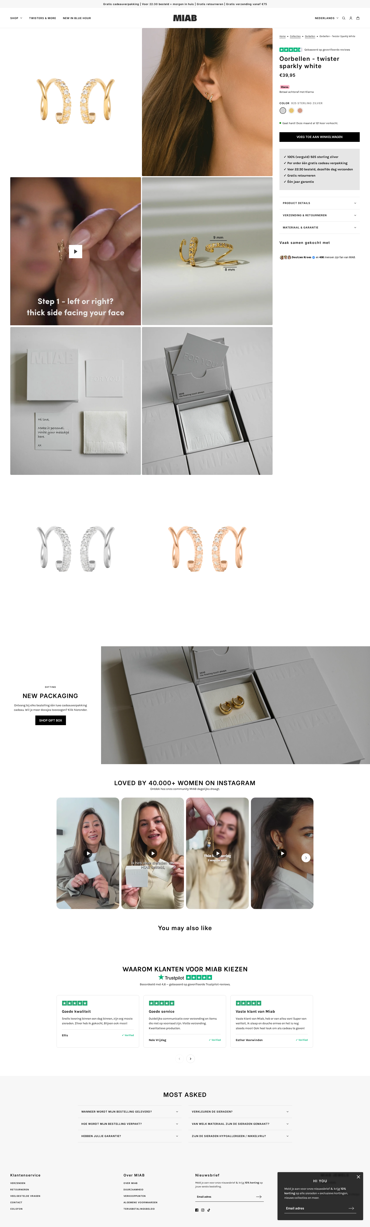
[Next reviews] (190, 1058)
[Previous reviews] (179, 1058)
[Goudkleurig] (291, 110)
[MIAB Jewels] (185, 18)
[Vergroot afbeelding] (75, 102)
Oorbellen (310, 36)
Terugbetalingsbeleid (139, 1209)
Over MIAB (131, 1183)
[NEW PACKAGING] (235, 705)
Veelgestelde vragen (25, 1196)
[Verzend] (351, 1208)
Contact (16, 1202)
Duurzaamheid (133, 1189)
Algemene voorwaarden (141, 1202)
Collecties (295, 36)
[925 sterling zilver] (282, 110)
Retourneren (19, 1189)
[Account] (351, 18)
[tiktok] (208, 1210)
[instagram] (202, 1210)
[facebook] (196, 1210)
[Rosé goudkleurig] (300, 110)
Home (282, 36)
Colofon (16, 1209)
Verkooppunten (135, 1196)
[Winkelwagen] (358, 18)
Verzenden (17, 1183)
